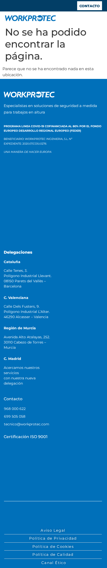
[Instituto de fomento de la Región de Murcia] (64, 174)
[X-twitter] (48, 514)
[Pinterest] (78, 514)
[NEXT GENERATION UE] (24, 237)
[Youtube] (58, 514)
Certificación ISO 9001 (26, 436)
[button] (97, 18)
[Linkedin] (37, 514)
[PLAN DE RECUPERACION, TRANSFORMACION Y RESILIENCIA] (21, 219)
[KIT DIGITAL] (21, 198)
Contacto (13, 399)
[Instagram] (68, 514)
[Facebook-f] (27, 514)
